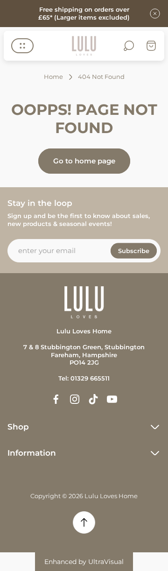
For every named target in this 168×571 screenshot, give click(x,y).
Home (53, 76)
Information (31, 453)
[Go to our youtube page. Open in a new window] (112, 399)
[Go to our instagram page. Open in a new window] (74, 399)
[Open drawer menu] (22, 45)
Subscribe (133, 250)
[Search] (129, 45)
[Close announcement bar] (155, 13)
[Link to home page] (84, 302)
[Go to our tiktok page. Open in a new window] (93, 399)
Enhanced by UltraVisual (84, 561)
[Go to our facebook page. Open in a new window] (56, 399)
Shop (18, 426)
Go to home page (84, 160)
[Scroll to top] (84, 522)
